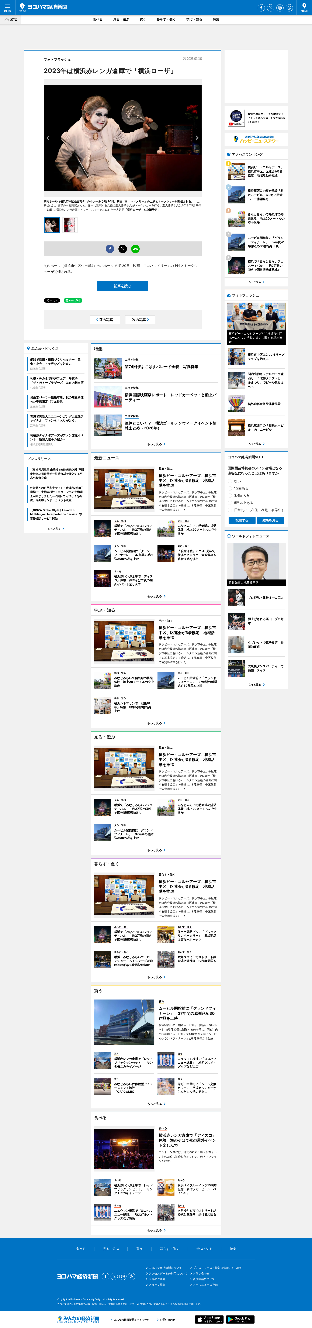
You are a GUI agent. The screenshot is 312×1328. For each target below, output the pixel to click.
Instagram (280, 7)
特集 (216, 19)
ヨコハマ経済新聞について (165, 1267)
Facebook (261, 7)
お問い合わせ (201, 1273)
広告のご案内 (157, 1279)
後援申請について (204, 1279)
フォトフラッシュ (57, 59)
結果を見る (270, 520)
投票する (242, 520)
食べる (98, 19)
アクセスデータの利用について (168, 1273)
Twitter (270, 7)
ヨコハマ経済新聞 (43, 7)
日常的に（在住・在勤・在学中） (259, 510)
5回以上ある (243, 503)
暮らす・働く (166, 19)
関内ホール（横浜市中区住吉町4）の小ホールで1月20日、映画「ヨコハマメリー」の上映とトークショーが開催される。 (119, 201)
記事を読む (122, 286)
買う (143, 19)
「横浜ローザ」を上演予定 (140, 209)
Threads (289, 7)
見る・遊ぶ (121, 19)
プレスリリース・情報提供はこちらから (218, 1267)
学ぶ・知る (194, 19)
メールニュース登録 (205, 1284)
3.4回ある (241, 495)
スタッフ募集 (157, 1284)
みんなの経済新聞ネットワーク (78, 1319)
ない (237, 481)
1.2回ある (241, 488)
